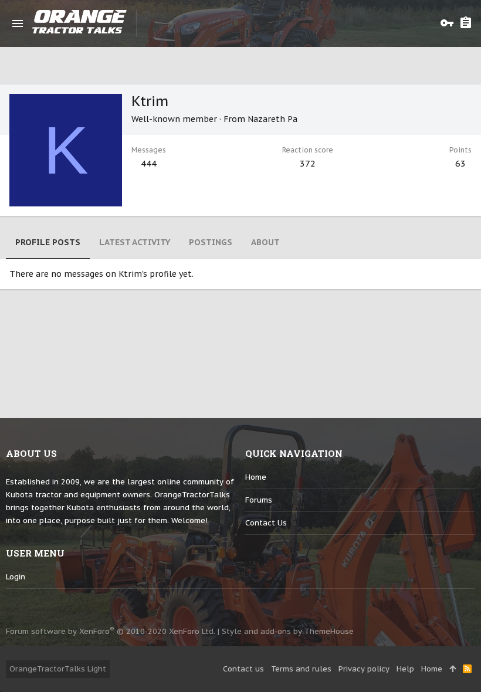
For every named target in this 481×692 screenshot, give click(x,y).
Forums (258, 500)
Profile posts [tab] (47, 242)
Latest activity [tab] (134, 242)
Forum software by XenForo (110, 631)
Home (255, 477)
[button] (17, 23)
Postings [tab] (210, 242)
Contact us (266, 523)
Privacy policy (363, 669)
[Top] (452, 669)
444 (149, 163)
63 (460, 163)
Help (405, 669)
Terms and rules (301, 669)
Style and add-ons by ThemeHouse (288, 631)
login (15, 577)
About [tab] (265, 242)
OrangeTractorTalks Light (57, 669)
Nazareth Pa (272, 119)
